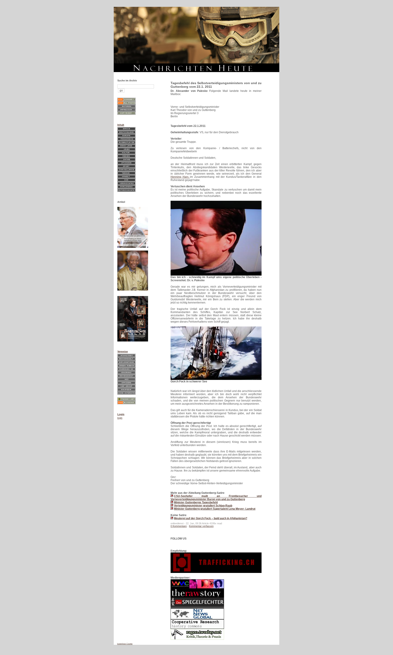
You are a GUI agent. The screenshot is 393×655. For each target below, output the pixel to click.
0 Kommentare (179, 526)
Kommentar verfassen (201, 526)
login (119, 418)
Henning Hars (180, 176)
